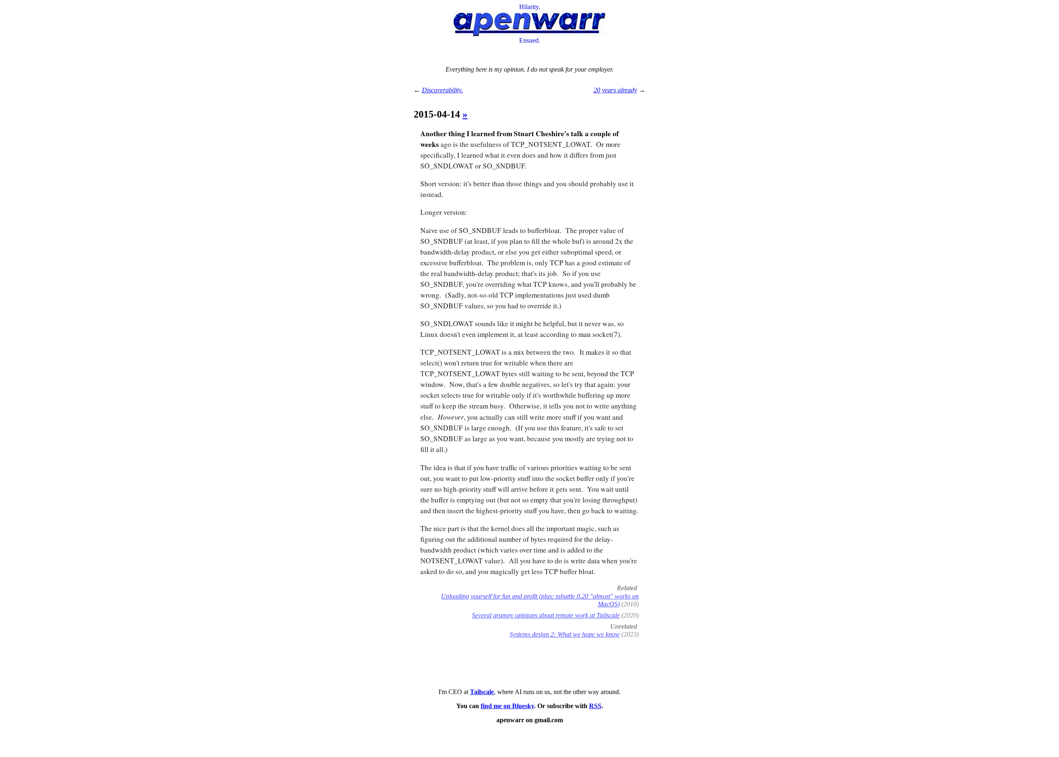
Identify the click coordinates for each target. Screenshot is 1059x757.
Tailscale (482, 691)
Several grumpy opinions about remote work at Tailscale (546, 615)
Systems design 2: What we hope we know (565, 634)
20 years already (615, 90)
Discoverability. (442, 90)
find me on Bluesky (507, 705)
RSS (595, 705)
